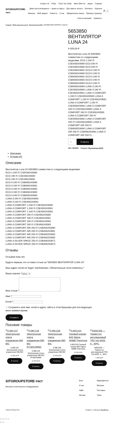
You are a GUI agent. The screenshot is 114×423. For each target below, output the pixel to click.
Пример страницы (94, 13)
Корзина (98, 8)
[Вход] (104, 10)
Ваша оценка (13, 273)
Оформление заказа (75, 13)
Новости (53, 13)
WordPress (104, 410)
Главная (98, 3)
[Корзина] (107, 11)
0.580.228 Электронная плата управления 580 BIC (57, 350)
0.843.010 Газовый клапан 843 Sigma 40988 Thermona (78, 346)
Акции (90, 3)
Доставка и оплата (74, 8)
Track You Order (65, 3)
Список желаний (84, 18)
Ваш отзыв (12, 290)
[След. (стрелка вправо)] (3, 422)
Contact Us (44, 3)
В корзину (85, 142)
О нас (61, 13)
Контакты (89, 8)
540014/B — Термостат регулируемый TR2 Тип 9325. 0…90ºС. (99, 351)
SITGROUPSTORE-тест (24, 381)
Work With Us (79, 3)
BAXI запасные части (20, 25)
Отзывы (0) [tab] (16, 156)
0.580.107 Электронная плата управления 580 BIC (14, 350)
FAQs (53, 3)
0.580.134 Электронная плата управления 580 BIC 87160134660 (35, 354)
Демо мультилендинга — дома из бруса (47, 8)
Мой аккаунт (42, 13)
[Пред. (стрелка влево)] (1, 422)
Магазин (31, 13)
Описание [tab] (15, 153)
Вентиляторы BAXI (36, 25)
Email (9, 301)
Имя (9, 296)
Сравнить (98, 18)
